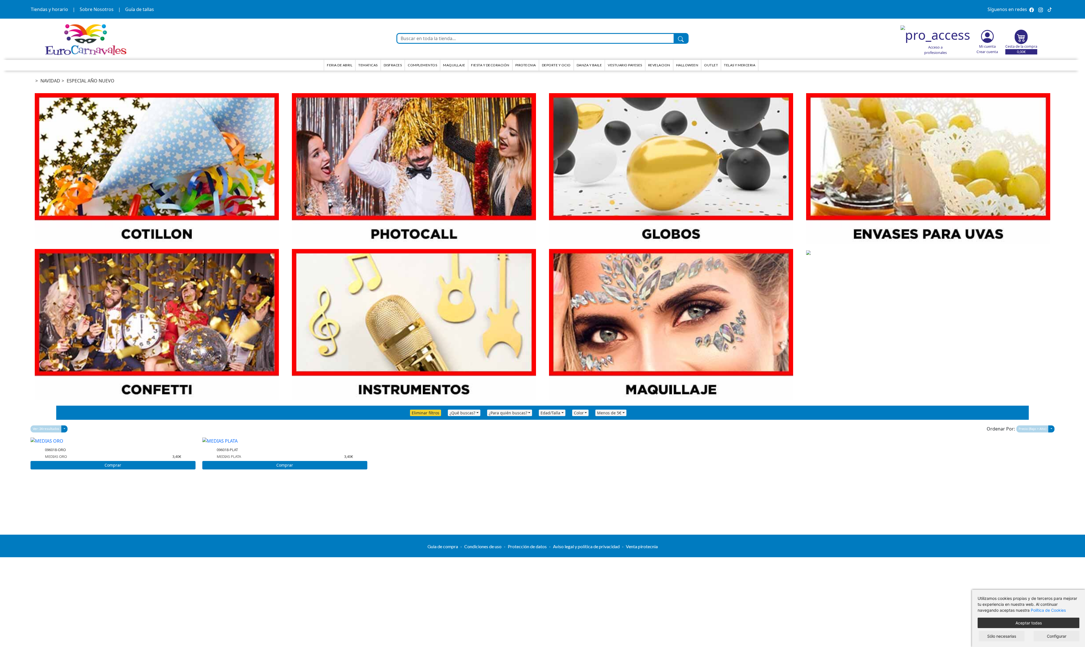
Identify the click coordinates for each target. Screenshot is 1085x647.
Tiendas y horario (49, 9)
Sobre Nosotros (97, 9)
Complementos (422, 65)
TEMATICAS (368, 65)
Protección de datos (527, 546)
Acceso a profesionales (935, 50)
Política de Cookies (1048, 610)
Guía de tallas (139, 9)
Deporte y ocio (556, 65)
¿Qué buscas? (462, 413)
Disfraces (393, 65)
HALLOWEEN (687, 65)
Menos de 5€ (609, 413)
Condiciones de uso (483, 546)
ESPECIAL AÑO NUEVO (90, 81)
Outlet (711, 65)
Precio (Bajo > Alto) (1032, 429)
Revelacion (659, 65)
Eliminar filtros (425, 413)
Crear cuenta (987, 51)
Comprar (113, 465)
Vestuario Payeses (625, 65)
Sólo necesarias (1001, 636)
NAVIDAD (50, 81)
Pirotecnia (525, 65)
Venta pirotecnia (642, 546)
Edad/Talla (550, 413)
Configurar (1056, 636)
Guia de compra (443, 546)
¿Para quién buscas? (508, 413)
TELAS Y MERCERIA (739, 65)
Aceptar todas (1028, 622)
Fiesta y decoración (490, 65)
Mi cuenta (987, 46)
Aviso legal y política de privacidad (586, 546)
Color (579, 413)
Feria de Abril (339, 65)
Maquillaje (454, 65)
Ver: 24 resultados (46, 428)
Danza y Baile (589, 65)
